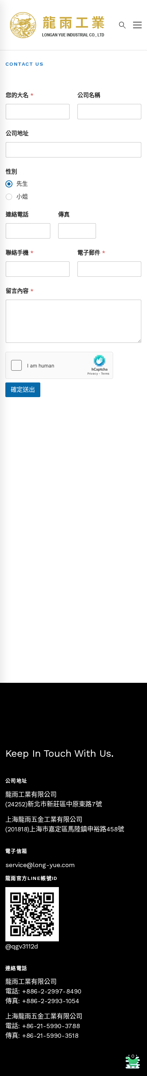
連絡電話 (17, 214)
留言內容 (20, 290)
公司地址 (17, 133)
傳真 (64, 214)
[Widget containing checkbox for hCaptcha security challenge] (59, 365)
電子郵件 (91, 252)
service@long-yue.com (40, 865)
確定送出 (23, 389)
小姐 (22, 196)
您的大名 (20, 95)
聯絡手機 (20, 252)
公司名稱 (88, 95)
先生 (22, 183)
